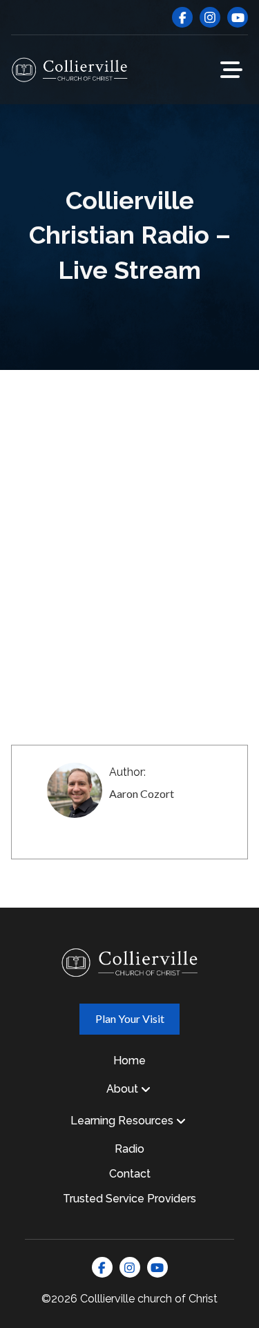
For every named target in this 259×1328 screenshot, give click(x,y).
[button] (231, 69)
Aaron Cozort (141, 793)
